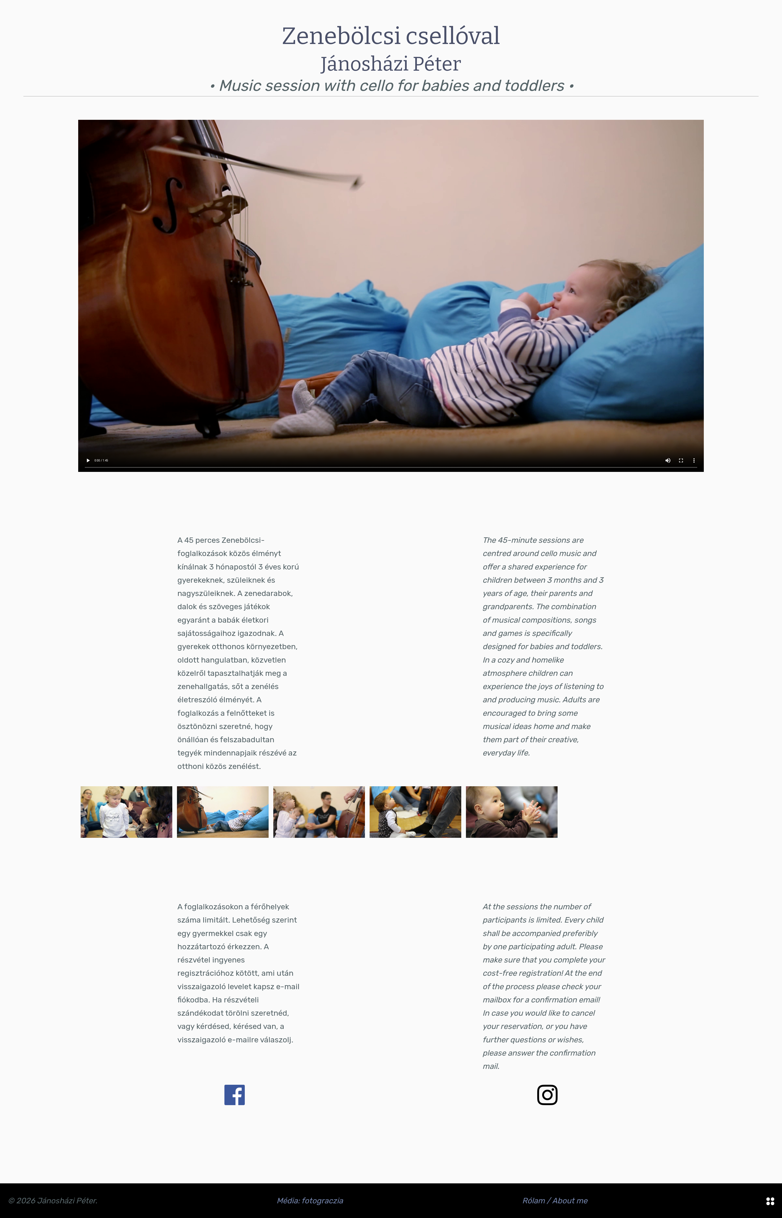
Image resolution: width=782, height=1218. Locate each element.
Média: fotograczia (310, 1200)
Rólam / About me (554, 1200)
